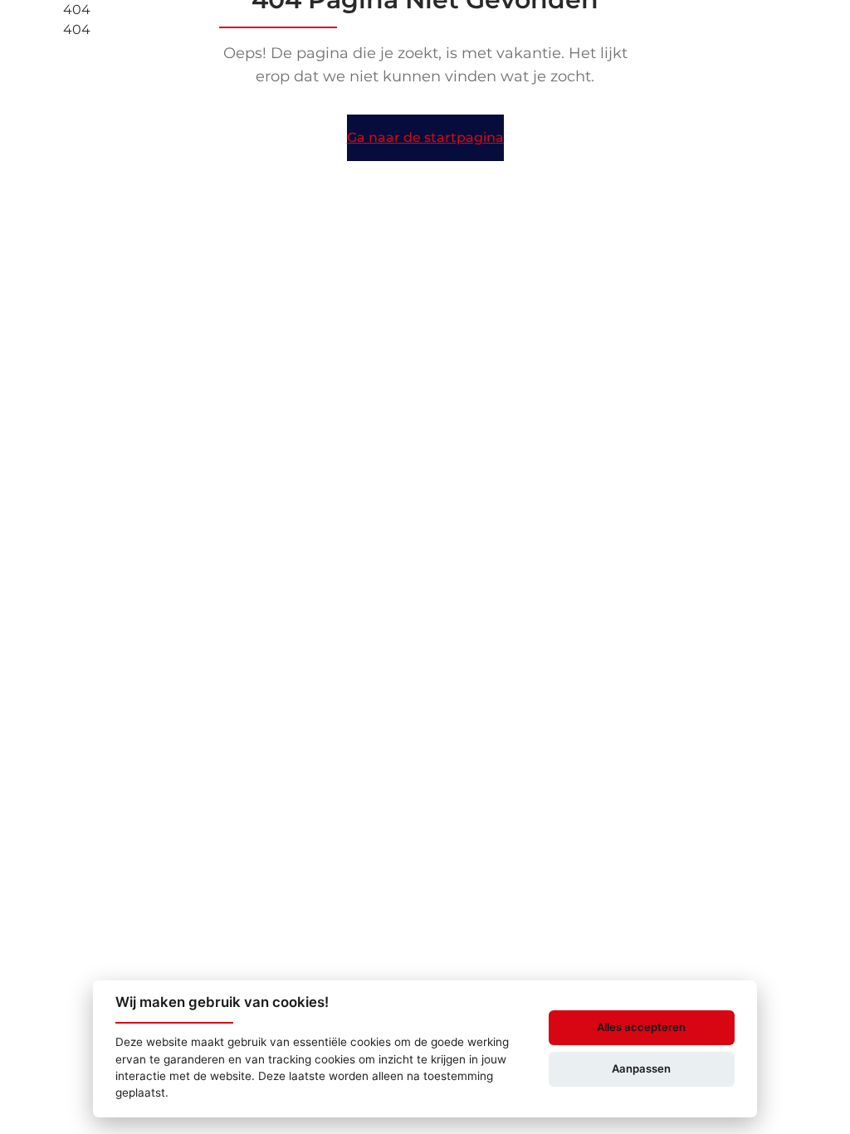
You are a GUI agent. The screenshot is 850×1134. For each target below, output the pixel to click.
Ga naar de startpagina (425, 137)
